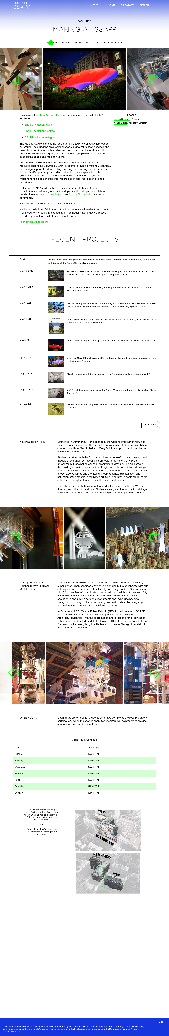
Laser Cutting (82, 42)
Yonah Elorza (77, 194)
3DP (61, 42)
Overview (51, 42)
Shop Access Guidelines (52, 115)
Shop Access (116, 42)
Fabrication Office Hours (34, 221)
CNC (68, 42)
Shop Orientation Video (38, 124)
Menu (111, 5)
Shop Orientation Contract (40, 131)
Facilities (84, 21)
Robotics (100, 42)
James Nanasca (56, 194)
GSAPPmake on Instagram (40, 137)
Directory (127, 5)
